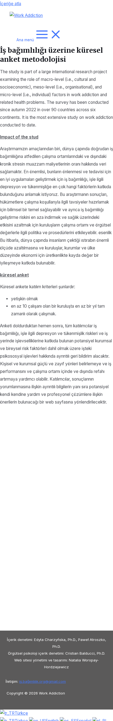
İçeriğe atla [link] (10, 3)
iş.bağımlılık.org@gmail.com (42, 681)
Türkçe (21, 713)
